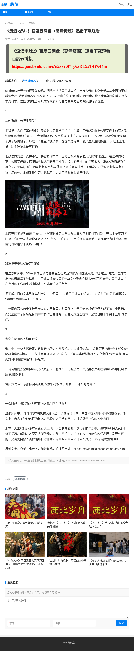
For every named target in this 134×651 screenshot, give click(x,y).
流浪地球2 (29, 81)
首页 (21, 22)
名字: (12, 623)
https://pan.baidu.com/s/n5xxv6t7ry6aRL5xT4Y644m (59, 66)
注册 (129, 4)
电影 (5, 12)
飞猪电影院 (9, 4)
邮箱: (58, 623)
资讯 (50, 12)
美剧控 (15, 38)
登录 (121, 4)
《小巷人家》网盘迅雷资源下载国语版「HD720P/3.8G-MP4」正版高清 (24, 564)
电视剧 (29, 12)
